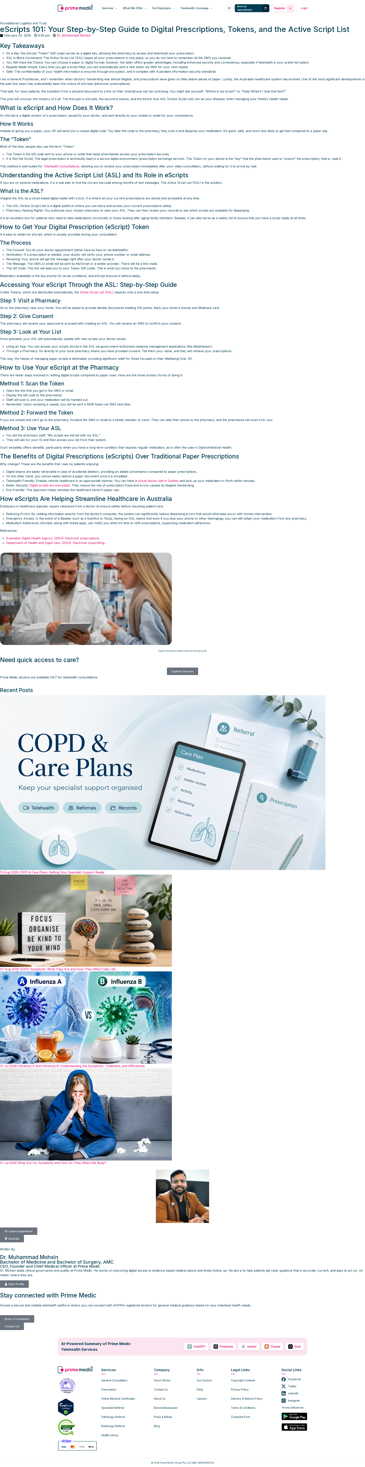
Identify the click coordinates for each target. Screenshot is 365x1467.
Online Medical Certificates (118, 1398)
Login (304, 8)
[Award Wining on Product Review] (66, 1427)
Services (108, 8)
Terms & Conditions (243, 1407)
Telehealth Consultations (61, 166)
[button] (18, 1231)
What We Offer (133, 8)
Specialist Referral (112, 1407)
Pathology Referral (113, 1416)
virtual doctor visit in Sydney (158, 481)
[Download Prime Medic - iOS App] (294, 1427)
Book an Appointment (244, 8)
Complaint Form (240, 1416)
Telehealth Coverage (194, 8)
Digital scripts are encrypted (49, 485)
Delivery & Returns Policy (247, 1398)
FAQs (200, 1389)
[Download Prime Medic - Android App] (294, 1416)
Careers (202, 1398)
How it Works (162, 1380)
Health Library (110, 1435)
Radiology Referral (113, 1426)
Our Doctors (204, 1380)
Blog (157, 1426)
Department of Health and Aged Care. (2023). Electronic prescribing (55, 543)
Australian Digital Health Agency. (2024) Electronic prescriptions (52, 538)
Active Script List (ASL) (96, 292)
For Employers (161, 8)
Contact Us (161, 1389)
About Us (159, 1398)
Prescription (108, 1389)
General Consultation (114, 1380)
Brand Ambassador (166, 1407)
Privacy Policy (240, 1389)
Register (279, 8)
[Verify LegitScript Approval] (66, 1407)
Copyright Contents (243, 1380)
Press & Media (163, 1416)
